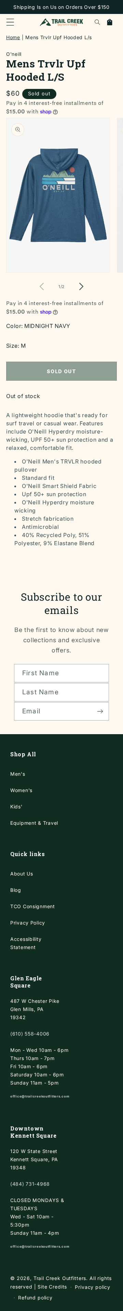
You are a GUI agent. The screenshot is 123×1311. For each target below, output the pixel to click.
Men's (17, 774)
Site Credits (52, 1287)
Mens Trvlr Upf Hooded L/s (58, 37)
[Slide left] (45, 286)
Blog (15, 890)
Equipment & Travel (34, 823)
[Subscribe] (100, 711)
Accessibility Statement (25, 943)
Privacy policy (92, 1287)
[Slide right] (77, 286)
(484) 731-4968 (30, 1184)
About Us (21, 873)
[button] (10, 22)
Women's (21, 790)
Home (13, 37)
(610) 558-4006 (30, 1034)
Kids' (16, 806)
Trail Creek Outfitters (59, 1278)
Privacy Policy (27, 923)
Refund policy (35, 1297)
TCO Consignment (32, 906)
